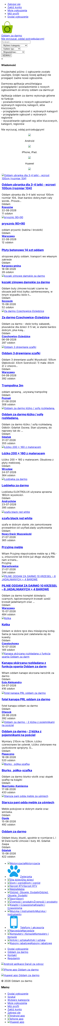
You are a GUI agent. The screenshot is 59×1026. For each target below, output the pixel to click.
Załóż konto (15, 7)
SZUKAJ (7, 55)
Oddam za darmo (18, 952)
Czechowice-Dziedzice (16, 336)
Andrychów (9, 501)
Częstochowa (10, 643)
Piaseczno (8, 754)
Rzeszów (7, 207)
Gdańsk (6, 437)
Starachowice (10, 566)
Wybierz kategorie (18, 999)
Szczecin (7, 301)
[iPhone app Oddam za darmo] (20, 969)
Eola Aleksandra (12, 682)
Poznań (6, 398)
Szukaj (11, 996)
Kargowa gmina (11, 265)
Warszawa (8, 236)
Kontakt (12, 955)
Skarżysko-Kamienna (15, 786)
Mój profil (13, 13)
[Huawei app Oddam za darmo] (20, 975)
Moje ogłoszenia (17, 10)
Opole (5, 818)
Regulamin (14, 958)
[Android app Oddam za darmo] (22, 963)
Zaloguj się (14, 4)
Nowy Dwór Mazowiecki (16, 533)
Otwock (6, 712)
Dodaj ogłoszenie (18, 16)
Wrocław (7, 469)
